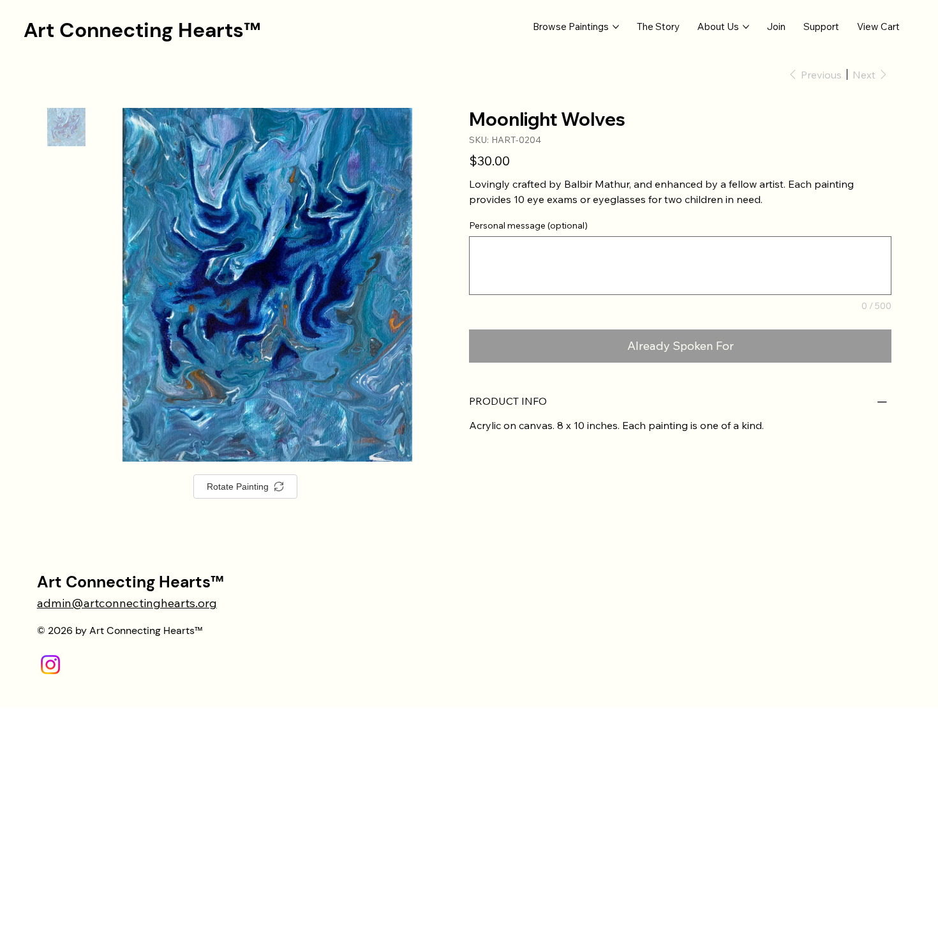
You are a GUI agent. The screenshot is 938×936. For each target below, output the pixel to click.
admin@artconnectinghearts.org (127, 602)
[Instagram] (50, 664)
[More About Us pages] (746, 27)
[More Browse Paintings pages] (616, 27)
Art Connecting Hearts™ (142, 30)
